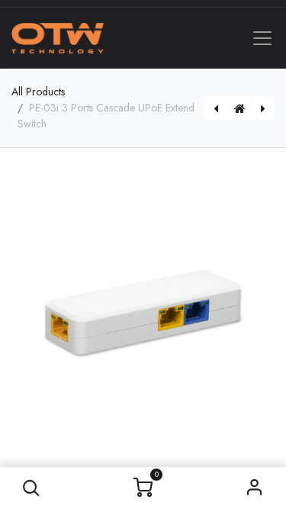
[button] (31, 488)
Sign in (254, 488)
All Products (38, 91)
